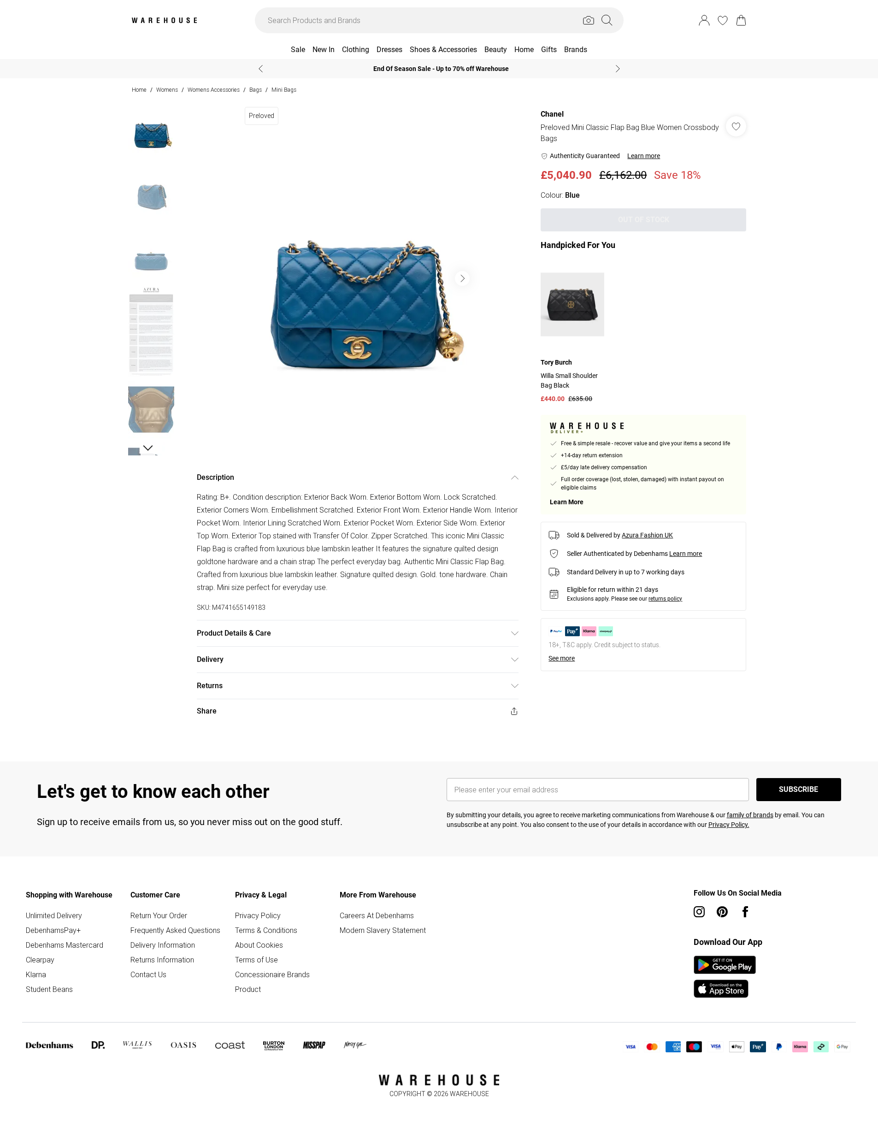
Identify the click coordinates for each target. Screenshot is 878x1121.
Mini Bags (283, 89)
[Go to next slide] (462, 278)
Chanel (552, 114)
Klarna (36, 974)
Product (248, 989)
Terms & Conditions (266, 930)
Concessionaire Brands (272, 974)
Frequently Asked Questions (175, 930)
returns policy (665, 599)
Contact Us (148, 974)
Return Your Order (158, 915)
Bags (255, 89)
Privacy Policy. (728, 824)
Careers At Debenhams (377, 915)
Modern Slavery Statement (383, 930)
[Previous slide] (260, 68)
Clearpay (40, 959)
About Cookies (259, 945)
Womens (167, 89)
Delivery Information (162, 945)
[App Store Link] (725, 977)
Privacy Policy (258, 915)
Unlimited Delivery (54, 915)
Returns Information (162, 959)
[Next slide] (618, 68)
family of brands (750, 815)
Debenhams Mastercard (64, 945)
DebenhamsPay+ (53, 930)
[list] (357, 278)
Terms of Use (256, 959)
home (139, 89)
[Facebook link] (745, 911)
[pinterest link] (722, 911)
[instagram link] (699, 911)
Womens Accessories (214, 89)
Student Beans (49, 989)
